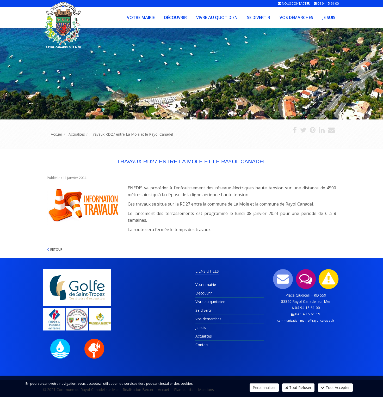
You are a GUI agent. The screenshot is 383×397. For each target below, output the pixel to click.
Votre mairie (141, 17)
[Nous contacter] (283, 279)
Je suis (329, 17)
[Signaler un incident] (328, 279)
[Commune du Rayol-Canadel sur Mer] (42, 17)
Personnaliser (264, 387)
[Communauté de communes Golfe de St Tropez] (77, 287)
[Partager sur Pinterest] (313, 131)
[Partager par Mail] (331, 131)
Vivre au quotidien (217, 17)
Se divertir (258, 17)
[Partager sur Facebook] (295, 131)
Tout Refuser (299, 387)
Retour (56, 249)
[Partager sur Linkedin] (322, 131)
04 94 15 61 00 (328, 3)
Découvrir (175, 17)
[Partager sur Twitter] (303, 131)
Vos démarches (296, 17)
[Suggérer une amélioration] (305, 279)
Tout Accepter (337, 387)
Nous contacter (296, 3)
